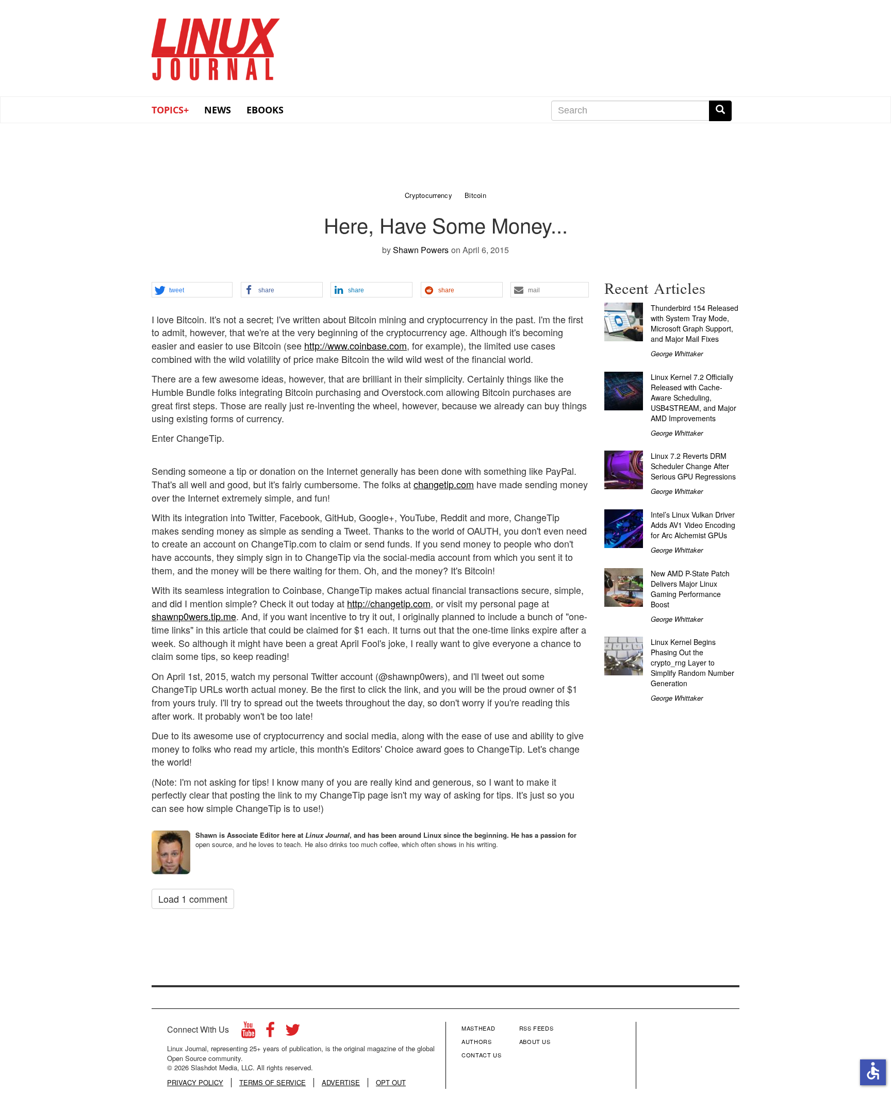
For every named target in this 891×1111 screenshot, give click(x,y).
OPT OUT (391, 1082)
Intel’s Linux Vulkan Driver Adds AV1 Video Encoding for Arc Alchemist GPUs (693, 524)
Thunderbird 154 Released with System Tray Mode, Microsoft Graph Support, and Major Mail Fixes (694, 323)
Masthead (478, 1028)
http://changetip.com (389, 603)
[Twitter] (293, 1032)
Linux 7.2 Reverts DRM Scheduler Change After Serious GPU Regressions (693, 466)
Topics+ (170, 110)
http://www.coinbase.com (355, 345)
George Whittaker (677, 353)
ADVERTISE (341, 1082)
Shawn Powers (421, 250)
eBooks (265, 110)
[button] (192, 290)
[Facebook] (270, 1032)
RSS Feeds (536, 1028)
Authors (476, 1041)
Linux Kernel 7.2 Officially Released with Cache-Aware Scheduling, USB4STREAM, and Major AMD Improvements (693, 397)
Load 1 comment (192, 898)
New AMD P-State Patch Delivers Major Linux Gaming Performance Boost (690, 588)
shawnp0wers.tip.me (194, 616)
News (217, 110)
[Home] (216, 46)
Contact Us (481, 1055)
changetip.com (444, 484)
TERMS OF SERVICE (272, 1082)
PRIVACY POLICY (195, 1082)
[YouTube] (248, 1032)
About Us (535, 1041)
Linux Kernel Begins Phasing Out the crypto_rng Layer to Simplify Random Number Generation (692, 662)
